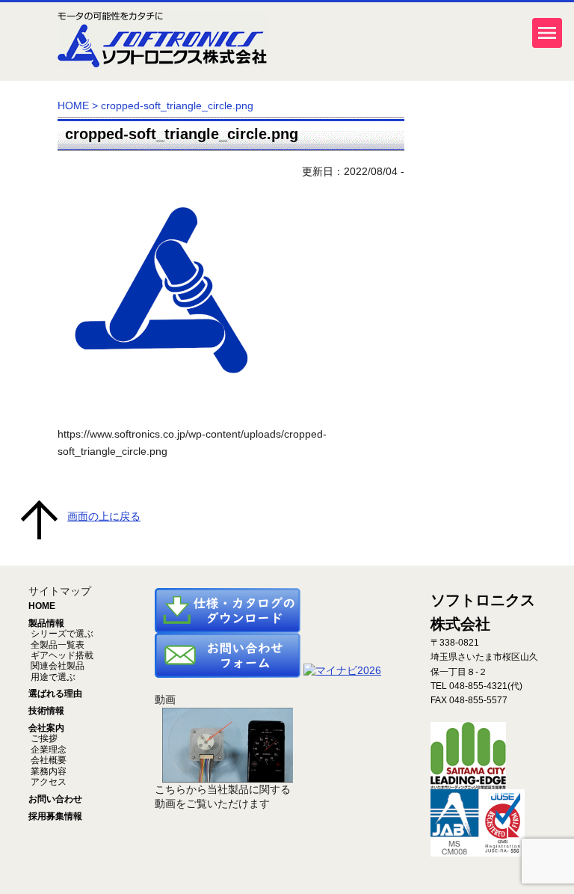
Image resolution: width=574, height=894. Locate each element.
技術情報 (46, 710)
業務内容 (47, 771)
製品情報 (46, 623)
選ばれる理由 (55, 693)
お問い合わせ (55, 799)
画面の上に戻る (104, 516)
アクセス (47, 782)
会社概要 (47, 760)
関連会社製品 (56, 666)
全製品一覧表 (56, 645)
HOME (73, 105)
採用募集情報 (55, 816)
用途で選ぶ (51, 677)
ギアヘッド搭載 (60, 655)
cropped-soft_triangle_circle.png (181, 134)
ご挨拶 (43, 738)
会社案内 (46, 728)
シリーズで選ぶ (60, 633)
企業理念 (47, 749)
